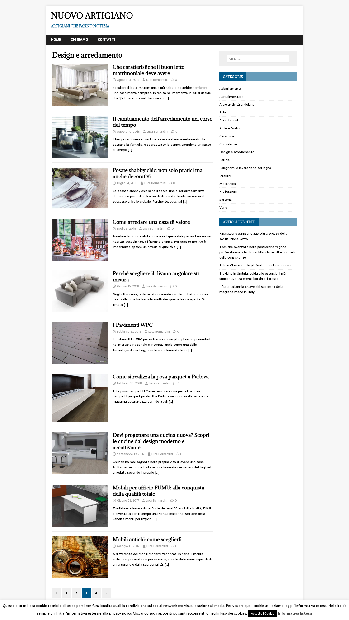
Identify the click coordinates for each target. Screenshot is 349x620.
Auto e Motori (230, 128)
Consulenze (228, 144)
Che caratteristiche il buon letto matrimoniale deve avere (148, 70)
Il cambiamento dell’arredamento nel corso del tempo (162, 122)
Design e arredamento (236, 151)
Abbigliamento (230, 88)
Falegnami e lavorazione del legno (245, 167)
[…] (167, 98)
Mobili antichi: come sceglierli (147, 539)
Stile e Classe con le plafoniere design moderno (255, 265)
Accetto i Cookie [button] (262, 613)
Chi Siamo (79, 39)
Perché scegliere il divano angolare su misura (156, 276)
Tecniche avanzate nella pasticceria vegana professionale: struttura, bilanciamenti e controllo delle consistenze (257, 252)
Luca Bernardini (157, 79)
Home (56, 39)
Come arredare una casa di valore (151, 222)
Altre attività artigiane (237, 104)
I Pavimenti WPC (133, 325)
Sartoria (225, 199)
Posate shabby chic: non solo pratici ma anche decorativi (158, 173)
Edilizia (224, 160)
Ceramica (226, 136)
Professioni (228, 191)
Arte (222, 112)
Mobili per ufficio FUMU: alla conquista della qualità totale (158, 491)
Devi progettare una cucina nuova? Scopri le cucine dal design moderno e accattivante (161, 441)
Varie (223, 207)
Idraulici (225, 175)
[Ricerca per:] (258, 59)
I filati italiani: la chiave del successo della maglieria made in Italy (251, 289)
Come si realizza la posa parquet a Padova (161, 376)
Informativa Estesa (295, 613)
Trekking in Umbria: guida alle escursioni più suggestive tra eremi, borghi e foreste (252, 276)
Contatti (106, 39)
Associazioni (228, 120)
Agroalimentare (231, 96)
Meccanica (227, 183)
